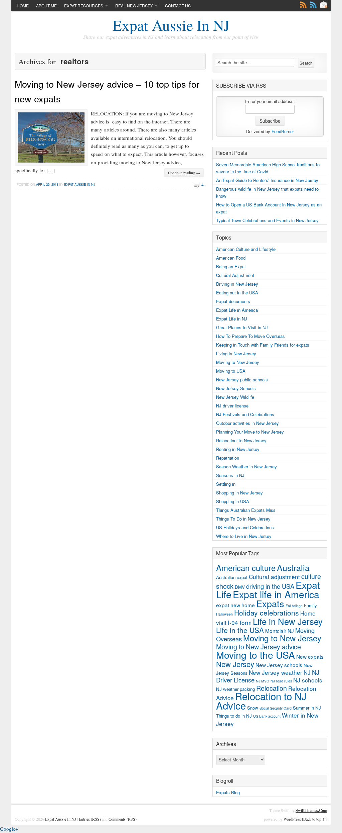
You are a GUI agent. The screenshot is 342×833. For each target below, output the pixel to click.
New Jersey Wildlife (235, 397)
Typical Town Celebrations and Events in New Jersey (267, 220)
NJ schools (307, 680)
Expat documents (233, 301)
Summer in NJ (307, 708)
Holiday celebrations (266, 613)
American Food (230, 258)
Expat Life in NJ (231, 318)
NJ (307, 672)
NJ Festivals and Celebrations (245, 414)
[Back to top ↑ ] (314, 819)
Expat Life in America (237, 310)
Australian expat (231, 577)
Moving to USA (230, 371)
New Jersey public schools (242, 379)
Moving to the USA (255, 654)
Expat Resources (83, 5)
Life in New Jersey (288, 621)
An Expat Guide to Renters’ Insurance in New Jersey (267, 180)
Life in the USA (240, 630)
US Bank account (267, 716)
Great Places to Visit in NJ (242, 327)
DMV (240, 587)
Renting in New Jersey (238, 449)
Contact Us (178, 5)
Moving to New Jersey (237, 362)
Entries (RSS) (90, 819)
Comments (313, 4)
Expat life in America (276, 594)
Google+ (9, 828)
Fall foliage (294, 605)
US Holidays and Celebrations (245, 527)
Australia (293, 567)
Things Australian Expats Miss (246, 510)
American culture (246, 567)
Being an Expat (231, 266)
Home (23, 5)
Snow (252, 708)
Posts (303, 4)
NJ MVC (262, 680)
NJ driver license (232, 405)
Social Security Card (276, 708)
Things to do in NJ (234, 716)
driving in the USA (270, 586)
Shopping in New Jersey (239, 492)
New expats (310, 656)
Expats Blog (228, 792)
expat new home (235, 605)
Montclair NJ (279, 630)
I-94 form (239, 622)
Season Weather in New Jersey (246, 466)
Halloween (224, 614)
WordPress (292, 819)
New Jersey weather (275, 672)
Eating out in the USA (237, 292)
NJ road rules (281, 680)
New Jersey (235, 664)
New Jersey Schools (236, 388)
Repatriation (227, 458)
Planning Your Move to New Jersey (250, 432)
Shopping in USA (232, 501)
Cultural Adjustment (235, 275)
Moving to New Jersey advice (258, 646)
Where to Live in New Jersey (244, 536)
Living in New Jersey (236, 353)
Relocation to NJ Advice (261, 700)
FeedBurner (283, 131)
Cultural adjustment (274, 576)
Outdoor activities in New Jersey (247, 423)
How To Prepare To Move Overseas (250, 336)
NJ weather (227, 689)
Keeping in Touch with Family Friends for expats (262, 345)
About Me (46, 5)
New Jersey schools (278, 664)
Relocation (271, 688)
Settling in (225, 484)
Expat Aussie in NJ (79, 184)
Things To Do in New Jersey (243, 519)
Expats (270, 603)
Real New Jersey (134, 5)
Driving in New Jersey (237, 284)
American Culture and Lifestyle (246, 249)
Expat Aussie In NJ (171, 25)
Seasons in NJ (230, 475)
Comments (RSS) (123, 819)
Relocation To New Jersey (241, 440)
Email (323, 4)
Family (310, 605)
